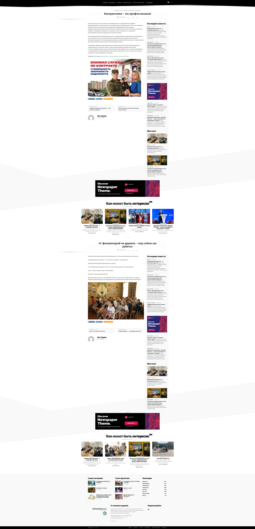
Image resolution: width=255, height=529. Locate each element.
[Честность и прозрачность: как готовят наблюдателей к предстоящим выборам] (157, 160)
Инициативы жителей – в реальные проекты (92, 226)
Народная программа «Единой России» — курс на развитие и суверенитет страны (156, 119)
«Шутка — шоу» (128, 488)
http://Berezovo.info (101, 117)
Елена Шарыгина (92, 233)
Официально (131, 10)
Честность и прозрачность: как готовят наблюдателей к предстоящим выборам (156, 45)
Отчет (115, 521)
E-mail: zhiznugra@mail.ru (117, 518)
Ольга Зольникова (139, 231)
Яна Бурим (122, 17)
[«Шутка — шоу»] (119, 490)
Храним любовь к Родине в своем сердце (139, 226)
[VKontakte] (168, 2)
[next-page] (129, 237)
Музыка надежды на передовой (129, 495)
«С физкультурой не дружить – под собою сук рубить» (99, 109)
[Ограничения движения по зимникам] (91, 483)
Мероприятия (150, 56)
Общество (125, 10)
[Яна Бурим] (118, 17)
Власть (148, 145)
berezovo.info (96, 527)
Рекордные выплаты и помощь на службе (132, 482)
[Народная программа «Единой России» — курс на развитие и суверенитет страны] (163, 216)
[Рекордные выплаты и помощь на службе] (119, 483)
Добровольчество (118, 10)
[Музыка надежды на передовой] (119, 496)
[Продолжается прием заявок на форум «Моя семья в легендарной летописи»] (91, 496)
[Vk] (148, 509)
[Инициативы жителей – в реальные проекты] (157, 138)
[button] (172, 2)
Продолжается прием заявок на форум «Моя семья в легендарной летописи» (103, 496)
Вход (112, 521)
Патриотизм (137, 10)
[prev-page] (125, 237)
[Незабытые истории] (91, 490)
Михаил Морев (115, 234)
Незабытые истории (101, 488)
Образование (150, 42)
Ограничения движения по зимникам (103, 482)
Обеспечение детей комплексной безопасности (128, 109)
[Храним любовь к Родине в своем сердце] (139, 216)
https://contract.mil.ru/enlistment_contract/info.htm (115, 56)
